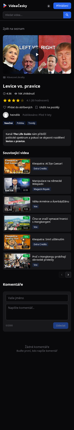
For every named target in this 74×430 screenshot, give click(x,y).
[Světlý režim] (48, 5)
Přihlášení (62, 5)
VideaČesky (18, 6)
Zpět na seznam (13, 29)
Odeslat (60, 325)
